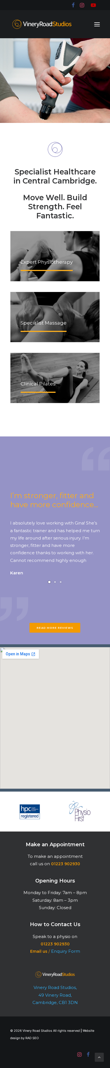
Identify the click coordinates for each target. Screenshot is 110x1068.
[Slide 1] (49, 582)
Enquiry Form (65, 951)
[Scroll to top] (99, 1057)
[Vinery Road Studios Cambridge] (42, 24)
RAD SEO (32, 1038)
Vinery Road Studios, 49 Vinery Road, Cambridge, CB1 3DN (55, 995)
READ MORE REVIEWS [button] (55, 627)
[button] (97, 24)
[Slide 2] (55, 582)
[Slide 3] (60, 582)
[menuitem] (73, 5)
